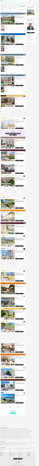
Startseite (1, 425)
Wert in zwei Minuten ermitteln (30, 40)
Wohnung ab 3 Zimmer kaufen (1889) (4, 434)
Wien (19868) (1, 448)
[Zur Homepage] (2, 0)
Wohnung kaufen (4, 425)
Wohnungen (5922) (6, 428)
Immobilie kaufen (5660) (11, 428)
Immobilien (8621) (2, 428)
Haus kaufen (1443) (10, 435)
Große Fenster (18, 133)
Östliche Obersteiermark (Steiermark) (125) (4, 443)
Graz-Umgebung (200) (32, 442)
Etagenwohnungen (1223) (27, 435)
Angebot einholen (29, 38)
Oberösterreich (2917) (18, 448)
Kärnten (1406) (30, 448)
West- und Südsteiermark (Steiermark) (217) (25, 442)
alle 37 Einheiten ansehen (3, 93)
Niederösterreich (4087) (6, 448)
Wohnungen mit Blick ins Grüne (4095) (4, 429)
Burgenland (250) (2, 449)
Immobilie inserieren (29, 36)
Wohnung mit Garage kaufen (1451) (3, 435)
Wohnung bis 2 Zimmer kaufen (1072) (18, 436)
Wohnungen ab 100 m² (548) (28, 437)
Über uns (1, 453)
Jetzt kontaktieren (31, 32)
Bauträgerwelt (28, 455)
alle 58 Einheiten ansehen (3, 52)
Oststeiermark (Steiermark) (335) (14, 442)
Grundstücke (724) (2, 437)
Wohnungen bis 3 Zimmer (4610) (24, 428)
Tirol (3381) (10, 448)
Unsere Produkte (28, 453)
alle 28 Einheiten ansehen (3, 31)
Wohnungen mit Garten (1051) (26, 436)
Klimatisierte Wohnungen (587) (21, 437)
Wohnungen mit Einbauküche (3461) (18, 429)
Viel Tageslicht (7, 133)
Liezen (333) (19, 442)
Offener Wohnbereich (13, 133)
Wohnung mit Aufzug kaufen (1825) (11, 434)
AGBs (18, 453)
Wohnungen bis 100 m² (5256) (18, 428)
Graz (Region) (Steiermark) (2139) (3, 442)
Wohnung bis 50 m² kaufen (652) (14, 437)
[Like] (24, 23)
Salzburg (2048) (22, 448)
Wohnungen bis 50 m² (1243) (21, 435)
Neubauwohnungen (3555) (11, 429)
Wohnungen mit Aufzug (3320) (25, 429)
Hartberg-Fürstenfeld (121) (12, 443)
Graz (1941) (9, 442)
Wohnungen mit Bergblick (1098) (11, 436)
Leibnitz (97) (21, 443)
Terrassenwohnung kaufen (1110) (3, 436)
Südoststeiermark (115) (17, 443)
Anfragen (19, 44)
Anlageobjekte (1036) (31, 436)
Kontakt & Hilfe (10, 453)
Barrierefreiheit (1, 455)
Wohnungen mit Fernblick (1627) (19, 434)
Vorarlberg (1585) (26, 448)
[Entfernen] (4, 8)
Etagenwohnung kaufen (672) (8, 437)
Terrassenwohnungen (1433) (15, 435)
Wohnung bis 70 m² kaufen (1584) (26, 434)
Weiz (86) (24, 443)
